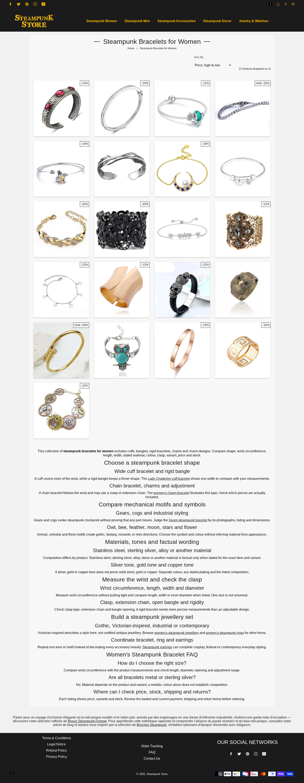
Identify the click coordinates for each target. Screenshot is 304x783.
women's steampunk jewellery (176, 633)
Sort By (198, 57)
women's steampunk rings (225, 633)
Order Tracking (152, 746)
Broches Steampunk (151, 725)
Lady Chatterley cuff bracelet (169, 478)
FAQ (152, 752)
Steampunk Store (157, 774)
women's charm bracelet (171, 493)
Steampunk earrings (157, 647)
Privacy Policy (56, 756)
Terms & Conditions (56, 738)
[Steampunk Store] (34, 21)
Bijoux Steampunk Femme (87, 721)
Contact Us (152, 758)
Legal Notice (56, 744)
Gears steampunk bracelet (188, 520)
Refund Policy (56, 750)
